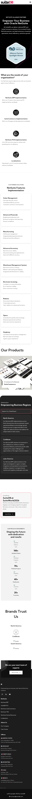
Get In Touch (15, 672)
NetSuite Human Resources (8, 715)
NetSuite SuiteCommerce (8, 708)
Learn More (8, 514)
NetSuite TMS (5, 712)
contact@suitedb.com (17, 796)
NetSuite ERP (4, 702)
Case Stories (4, 729)
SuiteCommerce (10, 384)
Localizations (4, 718)
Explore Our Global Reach (9, 411)
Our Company (5, 726)
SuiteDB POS (4, 705)
